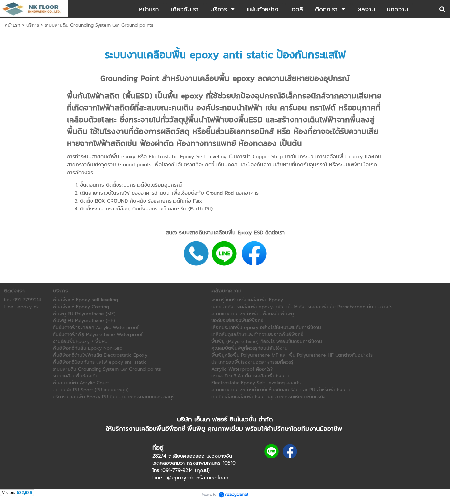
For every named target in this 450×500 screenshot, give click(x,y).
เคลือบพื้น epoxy (181, 55)
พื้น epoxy (125, 156)
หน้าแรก (12, 25)
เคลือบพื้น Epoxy (233, 232)
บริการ (32, 25)
